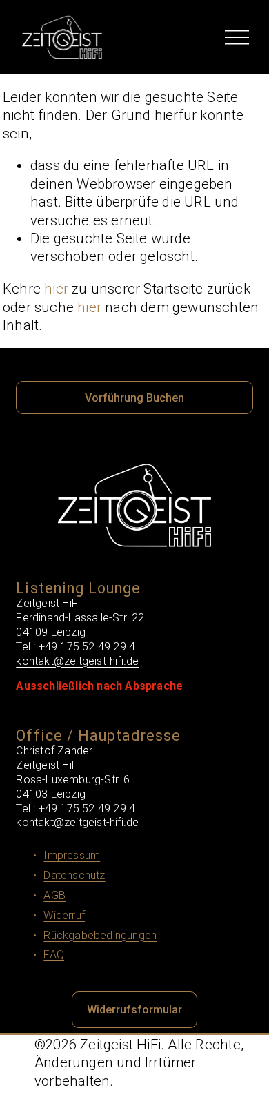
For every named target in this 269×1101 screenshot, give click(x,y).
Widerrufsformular (134, 1009)
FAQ (53, 954)
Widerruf (64, 915)
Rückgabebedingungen (100, 935)
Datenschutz (74, 875)
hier (56, 288)
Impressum (71, 855)
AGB (54, 895)
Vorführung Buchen (134, 397)
